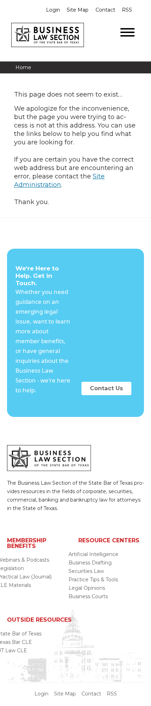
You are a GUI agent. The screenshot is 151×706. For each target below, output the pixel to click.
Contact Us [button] (106, 388)
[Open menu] (127, 32)
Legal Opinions (86, 588)
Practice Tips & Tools (93, 579)
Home (23, 67)
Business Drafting (90, 562)
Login (53, 10)
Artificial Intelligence (93, 554)
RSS (127, 10)
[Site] (47, 45)
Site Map (77, 10)
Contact (105, 10)
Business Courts (88, 596)
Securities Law (86, 571)
